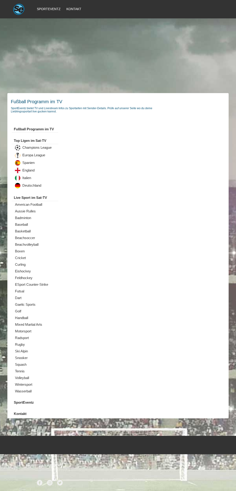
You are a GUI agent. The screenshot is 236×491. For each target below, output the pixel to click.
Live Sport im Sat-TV (30, 198)
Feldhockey (23, 278)
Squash (21, 364)
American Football (28, 204)
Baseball (21, 224)
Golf (18, 311)
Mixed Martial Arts (28, 324)
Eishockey (23, 271)
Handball (21, 318)
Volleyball (22, 378)
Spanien (28, 163)
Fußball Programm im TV (34, 129)
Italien (26, 178)
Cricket (20, 258)
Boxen (20, 251)
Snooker (21, 358)
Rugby (20, 344)
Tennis (20, 371)
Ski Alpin (21, 351)
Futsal (19, 291)
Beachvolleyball (26, 244)
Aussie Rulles (25, 211)
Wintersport (23, 384)
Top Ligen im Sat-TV (30, 141)
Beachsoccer (25, 238)
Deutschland (31, 186)
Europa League (33, 155)
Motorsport (23, 331)
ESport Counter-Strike (31, 284)
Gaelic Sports (25, 304)
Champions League (36, 148)
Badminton (23, 218)
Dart (18, 298)
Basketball (23, 231)
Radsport (22, 338)
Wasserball (23, 391)
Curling (20, 264)
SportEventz (49, 9)
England (28, 170)
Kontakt (73, 9)
